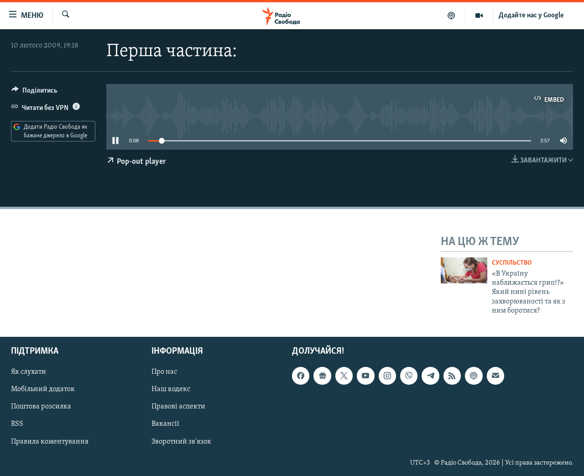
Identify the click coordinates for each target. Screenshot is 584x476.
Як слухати (28, 372)
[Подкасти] (451, 15)
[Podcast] (473, 375)
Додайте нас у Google (531, 15)
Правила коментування (50, 441)
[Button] (34, 92)
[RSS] (452, 375)
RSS (17, 424)
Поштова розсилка (41, 406)
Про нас (164, 372)
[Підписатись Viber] (408, 375)
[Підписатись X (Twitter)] (344, 375)
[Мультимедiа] (479, 15)
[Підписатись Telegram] (430, 375)
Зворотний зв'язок (181, 441)
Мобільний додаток (43, 389)
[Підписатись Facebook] (300, 375)
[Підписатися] (495, 375)
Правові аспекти (178, 406)
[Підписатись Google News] (322, 375)
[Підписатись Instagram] (387, 375)
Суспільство (512, 263)
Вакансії (165, 424)
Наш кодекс (170, 389)
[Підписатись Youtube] (365, 375)
